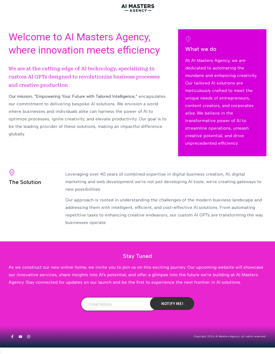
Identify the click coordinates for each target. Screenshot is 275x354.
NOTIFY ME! (172, 303)
